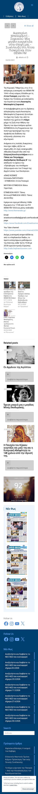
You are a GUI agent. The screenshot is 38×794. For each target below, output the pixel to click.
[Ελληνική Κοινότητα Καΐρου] (19, 7)
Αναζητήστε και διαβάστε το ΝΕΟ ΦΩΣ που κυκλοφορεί (17, 708)
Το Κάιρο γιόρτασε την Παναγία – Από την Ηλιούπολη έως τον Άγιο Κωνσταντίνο (18, 770)
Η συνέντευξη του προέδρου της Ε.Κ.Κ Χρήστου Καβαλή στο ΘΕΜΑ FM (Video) (10, 294)
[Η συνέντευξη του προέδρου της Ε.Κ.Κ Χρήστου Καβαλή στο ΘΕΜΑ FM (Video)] (10, 285)
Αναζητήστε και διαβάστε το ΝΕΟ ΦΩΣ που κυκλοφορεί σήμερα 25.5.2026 (17, 676)
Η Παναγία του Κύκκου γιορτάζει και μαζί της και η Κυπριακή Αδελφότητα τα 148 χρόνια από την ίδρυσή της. (18, 450)
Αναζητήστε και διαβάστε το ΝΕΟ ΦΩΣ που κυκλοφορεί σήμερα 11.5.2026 (17, 687)
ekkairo (21, 57)
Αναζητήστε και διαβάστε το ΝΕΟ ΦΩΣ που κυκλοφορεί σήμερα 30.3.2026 (17, 718)
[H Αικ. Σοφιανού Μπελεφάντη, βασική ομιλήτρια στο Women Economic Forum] (10, 312)
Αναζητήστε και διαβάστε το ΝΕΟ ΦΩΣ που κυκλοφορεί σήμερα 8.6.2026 (17, 665)
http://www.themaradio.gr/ (15, 210)
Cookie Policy (13, 785)
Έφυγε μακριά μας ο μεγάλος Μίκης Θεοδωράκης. (19, 406)
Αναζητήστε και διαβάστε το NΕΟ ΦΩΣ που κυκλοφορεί (17, 655)
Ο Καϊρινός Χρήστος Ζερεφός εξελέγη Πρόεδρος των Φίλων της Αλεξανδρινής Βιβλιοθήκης (24, 296)
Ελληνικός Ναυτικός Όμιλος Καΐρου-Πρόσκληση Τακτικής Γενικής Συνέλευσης (17, 759)
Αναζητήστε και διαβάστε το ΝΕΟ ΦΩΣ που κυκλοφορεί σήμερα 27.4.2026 (17, 699)
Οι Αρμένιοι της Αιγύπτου (17, 367)
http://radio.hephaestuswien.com (18, 248)
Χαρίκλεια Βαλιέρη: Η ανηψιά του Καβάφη (17, 749)
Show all (29, 26)
